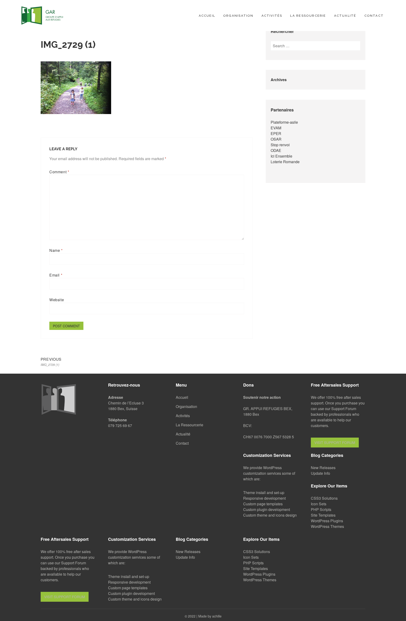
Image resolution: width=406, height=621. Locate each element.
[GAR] (42, 15)
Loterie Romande (285, 161)
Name (56, 250)
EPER (276, 133)
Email (55, 275)
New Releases (323, 467)
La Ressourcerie (308, 15)
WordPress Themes (327, 526)
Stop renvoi (280, 144)
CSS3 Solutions (324, 498)
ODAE (276, 150)
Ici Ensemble (281, 156)
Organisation (238, 15)
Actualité (345, 15)
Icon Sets (318, 503)
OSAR (276, 139)
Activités (272, 15)
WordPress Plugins (327, 520)
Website (56, 299)
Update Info (320, 473)
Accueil (207, 15)
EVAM (276, 128)
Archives (279, 79)
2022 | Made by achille (205, 616)
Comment (59, 171)
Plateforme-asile (284, 122)
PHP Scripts (321, 509)
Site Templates (323, 515)
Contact (374, 15)
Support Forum (343, 408)
